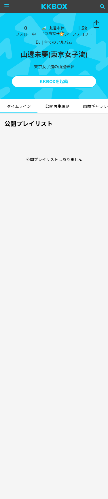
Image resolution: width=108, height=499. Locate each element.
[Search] (102, 6)
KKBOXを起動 (54, 81)
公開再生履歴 (57, 106)
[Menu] (6, 6)
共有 (96, 24)
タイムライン (19, 106)
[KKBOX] (54, 6)
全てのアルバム (58, 42)
